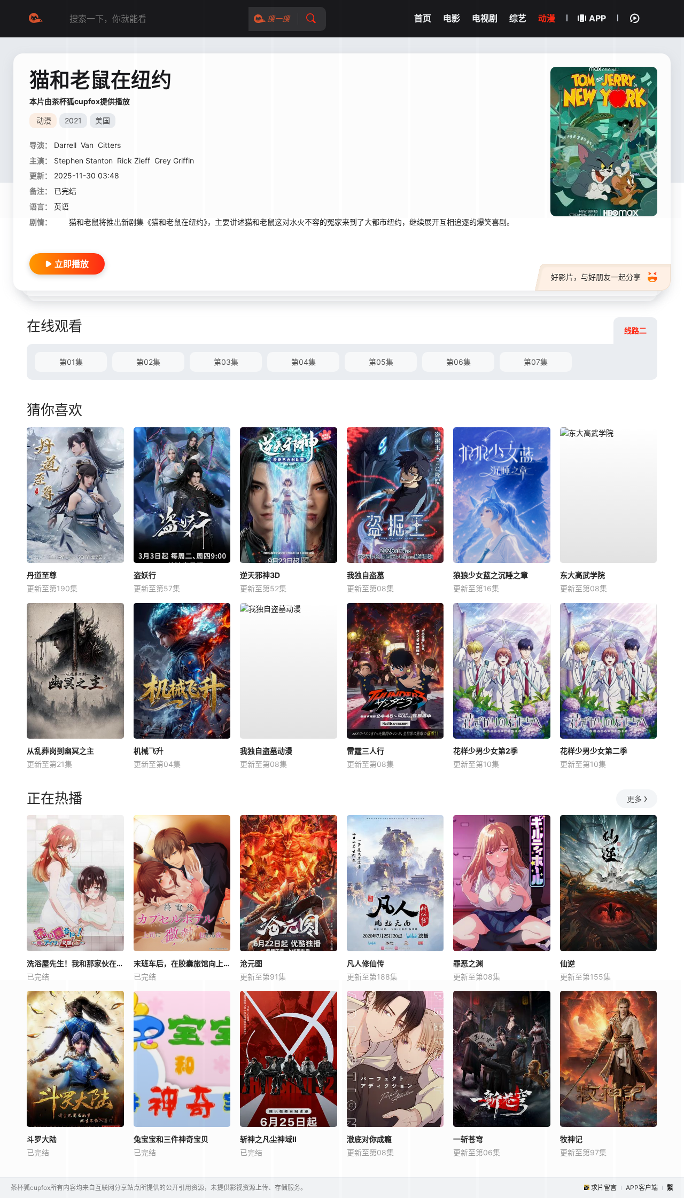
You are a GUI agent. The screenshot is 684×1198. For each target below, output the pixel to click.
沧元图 (251, 963)
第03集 (226, 361)
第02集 (148, 361)
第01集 (71, 361)
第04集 (303, 361)
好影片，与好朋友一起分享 (596, 276)
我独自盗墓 (365, 575)
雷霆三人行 (365, 750)
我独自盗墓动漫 (266, 750)
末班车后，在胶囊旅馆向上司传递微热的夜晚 (182, 963)
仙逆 (567, 963)
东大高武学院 (582, 575)
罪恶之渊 (468, 963)
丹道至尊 (42, 575)
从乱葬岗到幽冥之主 (60, 750)
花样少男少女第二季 (593, 750)
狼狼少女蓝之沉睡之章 (490, 575)
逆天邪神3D (260, 575)
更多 (634, 798)
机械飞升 (149, 750)
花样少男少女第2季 (485, 750)
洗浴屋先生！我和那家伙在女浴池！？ (75, 963)
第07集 (536, 361)
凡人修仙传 (365, 963)
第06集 (458, 361)
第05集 (381, 361)
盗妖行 (145, 575)
